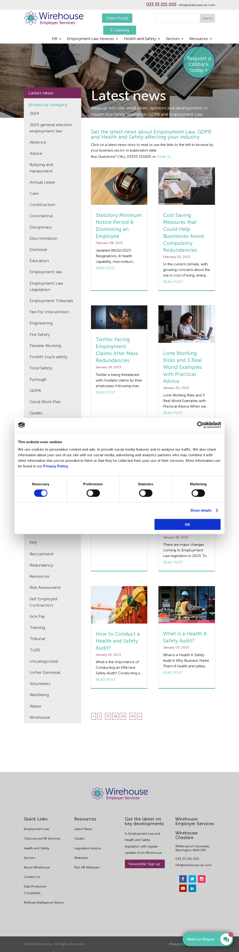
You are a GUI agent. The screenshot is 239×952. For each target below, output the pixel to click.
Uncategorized (44, 661)
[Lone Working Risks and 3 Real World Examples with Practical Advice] (186, 324)
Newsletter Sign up (144, 864)
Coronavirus (41, 215)
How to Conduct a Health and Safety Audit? (118, 641)
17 (107, 716)
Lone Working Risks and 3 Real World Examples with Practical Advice (182, 367)
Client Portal (117, 18)
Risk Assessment (45, 587)
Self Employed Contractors (43, 602)
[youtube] (183, 888)
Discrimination (43, 238)
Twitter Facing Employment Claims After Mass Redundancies (117, 350)
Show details (200, 510)
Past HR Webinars (87, 867)
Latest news (40, 93)
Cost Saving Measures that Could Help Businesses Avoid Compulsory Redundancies (183, 232)
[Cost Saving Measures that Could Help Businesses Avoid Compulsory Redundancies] (186, 186)
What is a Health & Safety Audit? (185, 637)
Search (207, 18)
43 (133, 716)
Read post (106, 268)
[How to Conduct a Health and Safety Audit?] (119, 605)
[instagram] (201, 879)
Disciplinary (41, 227)
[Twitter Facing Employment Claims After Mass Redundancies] (119, 317)
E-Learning (119, 30)
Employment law (46, 271)
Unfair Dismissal (45, 672)
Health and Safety (140, 39)
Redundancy (41, 565)
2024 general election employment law (51, 128)
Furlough (38, 379)
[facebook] (183, 879)
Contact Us (198, 46)
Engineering (41, 323)
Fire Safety (40, 334)
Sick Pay (37, 616)
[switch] (93, 493)
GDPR (35, 390)
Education (39, 260)
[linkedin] (192, 888)
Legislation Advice (87, 848)
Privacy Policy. (56, 466)
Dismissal (38, 249)
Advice (36, 153)
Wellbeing (39, 694)
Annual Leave (42, 182)
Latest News (83, 829)
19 (123, 716)
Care (34, 193)
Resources (198, 39)
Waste (35, 706)
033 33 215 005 (161, 4)
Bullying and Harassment (41, 167)
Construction (42, 204)
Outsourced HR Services (42, 839)
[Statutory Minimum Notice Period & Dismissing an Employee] (119, 186)
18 (115, 716)
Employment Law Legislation (46, 286)
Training (37, 627)
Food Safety (41, 368)
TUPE (35, 650)
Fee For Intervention (49, 311)
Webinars (81, 858)
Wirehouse (40, 717)
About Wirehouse (37, 867)
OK (187, 524)
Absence (38, 142)
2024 (34, 113)
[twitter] (192, 879)
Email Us (164, 156)
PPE (33, 542)
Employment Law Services (90, 39)
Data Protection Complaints (35, 889)
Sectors (172, 39)
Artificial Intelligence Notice (44, 903)
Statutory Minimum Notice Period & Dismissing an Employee (119, 225)
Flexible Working (45, 345)
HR (54, 39)
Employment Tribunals (51, 300)
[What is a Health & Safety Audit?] (186, 605)
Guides (36, 412)
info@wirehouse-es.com (197, 5)
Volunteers (40, 683)
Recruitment (42, 554)
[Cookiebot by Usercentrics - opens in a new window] (200, 425)
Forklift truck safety (48, 356)
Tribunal (37, 638)
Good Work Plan (45, 401)
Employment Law (36, 829)
